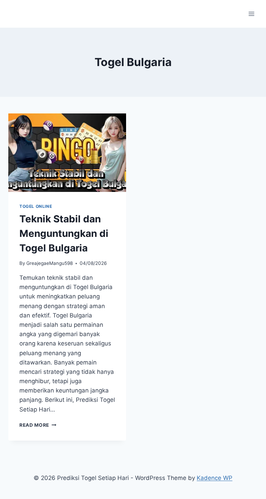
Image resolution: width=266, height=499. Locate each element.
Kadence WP (214, 477)
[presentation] (67, 152)
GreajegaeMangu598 (49, 263)
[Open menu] (251, 13)
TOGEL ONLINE (35, 206)
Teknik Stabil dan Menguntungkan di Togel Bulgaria (63, 233)
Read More (37, 425)
